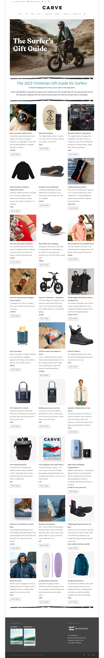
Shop (26, 14)
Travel (39, 14)
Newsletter (77, 14)
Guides (56, 14)
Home (20, 14)
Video (32, 14)
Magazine (49, 14)
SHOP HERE (15, 154)
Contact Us (67, 14)
